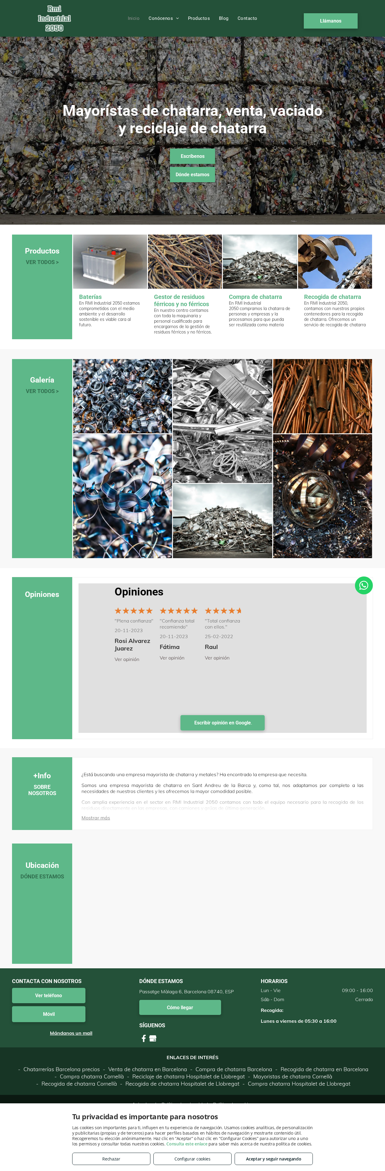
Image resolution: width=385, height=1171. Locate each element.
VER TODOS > (42, 262)
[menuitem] (133, 18)
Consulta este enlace (186, 1144)
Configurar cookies (192, 1159)
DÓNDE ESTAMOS (42, 876)
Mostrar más (96, 818)
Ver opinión (127, 659)
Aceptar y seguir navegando (273, 1159)
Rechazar (111, 1159)
